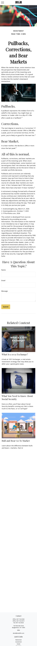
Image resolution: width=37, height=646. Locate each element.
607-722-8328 (20, 619)
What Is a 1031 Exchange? (15, 354)
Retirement (18, 640)
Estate (18, 644)
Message (4, 291)
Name (3, 270)
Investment (18, 642)
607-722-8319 (20, 621)
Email (3, 280)
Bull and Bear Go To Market (16, 440)
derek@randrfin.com (18, 633)
